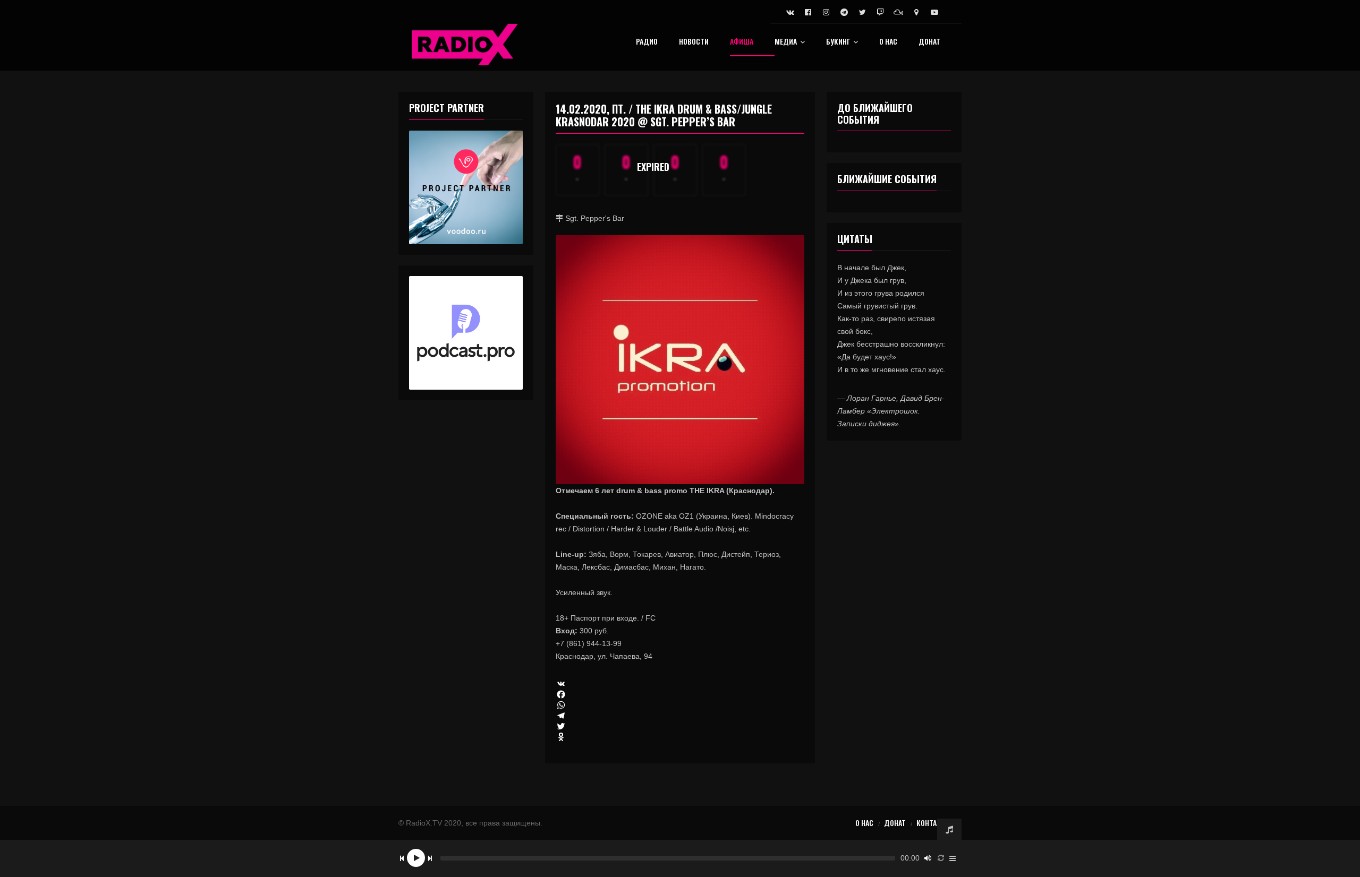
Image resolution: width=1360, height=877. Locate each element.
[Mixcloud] (898, 12)
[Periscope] (916, 12)
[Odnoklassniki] (680, 737)
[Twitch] (880, 12)
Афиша (741, 42)
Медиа (786, 42)
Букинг (838, 42)
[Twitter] (862, 12)
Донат (929, 42)
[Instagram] (826, 12)
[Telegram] (844, 12)
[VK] (680, 683)
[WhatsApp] (680, 705)
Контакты (933, 822)
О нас (888, 42)
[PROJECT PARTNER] (466, 187)
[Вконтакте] (790, 12)
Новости (694, 42)
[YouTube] (934, 12)
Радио (647, 42)
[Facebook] (808, 12)
